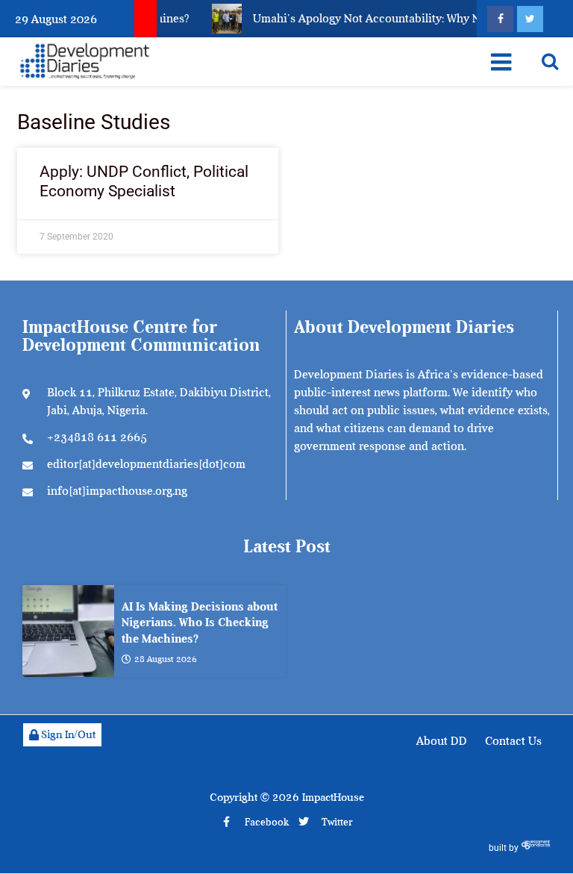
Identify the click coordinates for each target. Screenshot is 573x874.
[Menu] (501, 62)
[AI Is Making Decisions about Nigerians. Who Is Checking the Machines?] (68, 631)
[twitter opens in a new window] (530, 19)
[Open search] (550, 61)
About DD (441, 741)
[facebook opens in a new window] (500, 19)
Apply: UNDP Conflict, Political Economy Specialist (144, 181)
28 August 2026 (165, 659)
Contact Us (513, 741)
